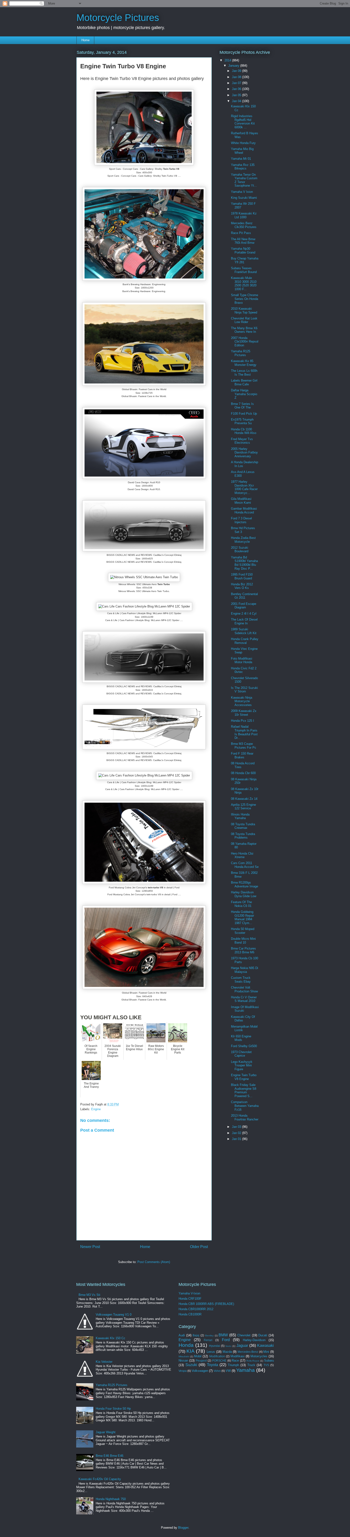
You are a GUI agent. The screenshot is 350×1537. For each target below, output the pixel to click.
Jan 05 (237, 95)
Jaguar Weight (105, 1432)
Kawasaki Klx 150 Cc (110, 1338)
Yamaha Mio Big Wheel (242, 150)
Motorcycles (258, 1356)
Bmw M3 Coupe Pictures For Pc (243, 745)
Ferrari (208, 1340)
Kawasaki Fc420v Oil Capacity (100, 1479)
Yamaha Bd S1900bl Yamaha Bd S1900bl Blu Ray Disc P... (244, 563)
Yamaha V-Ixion (189, 1293)
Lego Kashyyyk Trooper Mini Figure (241, 1065)
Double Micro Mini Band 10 (243, 940)
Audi (182, 1335)
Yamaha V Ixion (242, 192)
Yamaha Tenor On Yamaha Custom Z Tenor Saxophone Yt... (244, 180)
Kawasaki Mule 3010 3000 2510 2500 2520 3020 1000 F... (243, 283)
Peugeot (201, 1360)
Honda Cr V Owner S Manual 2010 (244, 999)
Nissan (183, 1360)
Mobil (197, 1356)
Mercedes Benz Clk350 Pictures (243, 225)
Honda (186, 1345)
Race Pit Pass (241, 233)
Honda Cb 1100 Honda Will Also (243, 431)
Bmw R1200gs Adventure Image (244, 884)
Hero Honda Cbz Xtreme (242, 855)
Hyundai (214, 1345)
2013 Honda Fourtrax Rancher (244, 1117)
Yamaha (245, 1370)
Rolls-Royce (252, 1360)
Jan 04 (237, 101)
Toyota (212, 1365)
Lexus (211, 1351)
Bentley (209, 1335)
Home (85, 40)
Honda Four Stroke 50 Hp (113, 1408)
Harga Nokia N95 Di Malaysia (244, 970)
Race (235, 1360)
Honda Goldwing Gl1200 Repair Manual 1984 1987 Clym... (242, 917)
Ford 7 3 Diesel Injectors (241, 520)
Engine (96, 1109)
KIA (190, 1351)
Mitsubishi (184, 1356)
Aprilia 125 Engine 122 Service (243, 806)
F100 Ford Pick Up (244, 413)
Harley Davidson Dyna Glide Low (243, 894)
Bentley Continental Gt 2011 (244, 596)
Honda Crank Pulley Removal (244, 641)
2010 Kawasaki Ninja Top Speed (244, 310)
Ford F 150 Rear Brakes (242, 755)
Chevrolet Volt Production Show (244, 989)
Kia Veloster (104, 1361)
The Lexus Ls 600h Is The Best (244, 372)
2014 (228, 60)
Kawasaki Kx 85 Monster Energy (243, 363)
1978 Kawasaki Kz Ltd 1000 (244, 215)
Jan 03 (237, 1127)
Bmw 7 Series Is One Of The (242, 405)
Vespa (183, 1370)
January (234, 65)
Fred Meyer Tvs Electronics (242, 441)
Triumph (233, 1365)
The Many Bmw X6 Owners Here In (244, 330)
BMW (223, 1335)
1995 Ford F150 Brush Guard (242, 576)
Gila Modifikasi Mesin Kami (241, 500)
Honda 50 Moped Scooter (242, 931)
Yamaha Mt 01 (241, 158)
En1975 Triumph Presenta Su (242, 421)
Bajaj (196, 1335)
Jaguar (242, 1345)
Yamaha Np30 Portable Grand (243, 250)
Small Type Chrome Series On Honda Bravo (244, 298)
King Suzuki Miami (244, 197)
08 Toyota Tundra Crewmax (243, 826)
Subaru (269, 1360)
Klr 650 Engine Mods (241, 1038)
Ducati (262, 1335)
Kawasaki (265, 1345)
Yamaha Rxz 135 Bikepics (243, 166)
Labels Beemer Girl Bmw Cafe (244, 382)
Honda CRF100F (190, 1298)
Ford (226, 1340)
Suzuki (191, 1365)
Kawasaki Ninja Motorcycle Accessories (241, 701)
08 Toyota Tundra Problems (243, 836)
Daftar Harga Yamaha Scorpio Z (244, 393)
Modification (217, 1356)
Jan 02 (237, 1133)
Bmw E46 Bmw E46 (109, 1455)
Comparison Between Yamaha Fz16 (245, 1105)
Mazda (227, 1351)
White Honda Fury (243, 143)
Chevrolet (243, 1335)
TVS (266, 1365)
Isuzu (228, 1346)
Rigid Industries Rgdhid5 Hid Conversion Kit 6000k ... (243, 121)
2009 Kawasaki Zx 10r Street (243, 712)
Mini (266, 1351)
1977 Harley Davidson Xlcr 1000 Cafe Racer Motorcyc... (244, 487)
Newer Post (90, 1247)
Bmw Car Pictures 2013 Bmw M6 (243, 950)
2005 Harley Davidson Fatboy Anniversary (244, 452)
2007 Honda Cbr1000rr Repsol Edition (244, 341)
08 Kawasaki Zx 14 (244, 799)
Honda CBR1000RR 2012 (196, 1309)
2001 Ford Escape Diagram (243, 605)
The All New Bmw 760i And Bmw (243, 241)
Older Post (199, 1247)
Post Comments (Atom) (153, 1262)
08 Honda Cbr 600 (243, 773)
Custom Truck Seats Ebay (241, 979)
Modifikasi (237, 1356)
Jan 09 (237, 71)
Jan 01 (237, 1139)
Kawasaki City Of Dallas (243, 1018)
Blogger (183, 1527)
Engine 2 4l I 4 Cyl (243, 613)
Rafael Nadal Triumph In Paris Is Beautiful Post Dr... (244, 732)
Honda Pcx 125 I (242, 720)
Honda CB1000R (190, 1314)
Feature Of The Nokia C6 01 (241, 904)
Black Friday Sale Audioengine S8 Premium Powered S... (243, 1090)
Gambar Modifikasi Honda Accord (244, 510)
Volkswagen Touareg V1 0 (113, 1314)
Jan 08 (237, 77)
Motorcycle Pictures (117, 17)
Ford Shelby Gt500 (244, 1046)
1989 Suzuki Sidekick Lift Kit (243, 631)
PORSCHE (219, 1360)
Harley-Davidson (254, 1340)
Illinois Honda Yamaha (240, 816)
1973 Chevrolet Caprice (241, 1054)
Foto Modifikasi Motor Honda (241, 660)
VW (228, 1371)
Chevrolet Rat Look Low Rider (244, 320)
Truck (251, 1365)
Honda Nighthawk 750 (111, 1499)
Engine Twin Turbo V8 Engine (243, 1077)
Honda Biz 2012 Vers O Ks (242, 586)
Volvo (217, 1370)
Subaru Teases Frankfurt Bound (244, 270)
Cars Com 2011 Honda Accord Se (245, 865)
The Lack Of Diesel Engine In (244, 621)
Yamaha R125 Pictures (240, 353)
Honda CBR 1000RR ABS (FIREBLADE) (206, 1304)
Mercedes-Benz (248, 1351)
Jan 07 (237, 83)
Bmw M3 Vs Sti (89, 1295)
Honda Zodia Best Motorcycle (243, 539)
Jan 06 (237, 89)
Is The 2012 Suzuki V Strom (244, 689)
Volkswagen (200, 1371)
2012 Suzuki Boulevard (239, 549)
